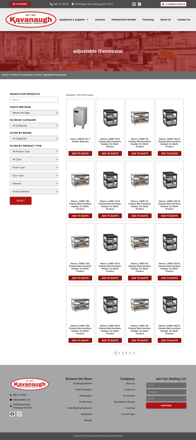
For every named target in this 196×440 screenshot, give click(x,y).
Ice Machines (85, 402)
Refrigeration (86, 396)
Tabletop (88, 420)
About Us (165, 19)
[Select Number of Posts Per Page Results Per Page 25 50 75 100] (34, 112)
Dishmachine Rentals (124, 19)
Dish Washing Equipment (80, 408)
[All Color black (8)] (34, 159)
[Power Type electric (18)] (34, 167)
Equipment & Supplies (72, 19)
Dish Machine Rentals (124, 402)
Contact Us (183, 19)
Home (5, 74)
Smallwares (86, 414)
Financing (148, 19)
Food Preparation (83, 389)
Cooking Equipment (82, 383)
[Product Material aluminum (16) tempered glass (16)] (34, 191)
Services (100, 19)
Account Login (128, 414)
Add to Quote (80, 153)
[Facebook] (134, 4)
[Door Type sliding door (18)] (34, 175)
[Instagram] (139, 4)
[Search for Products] (34, 99)
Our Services (129, 396)
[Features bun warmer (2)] (34, 183)
